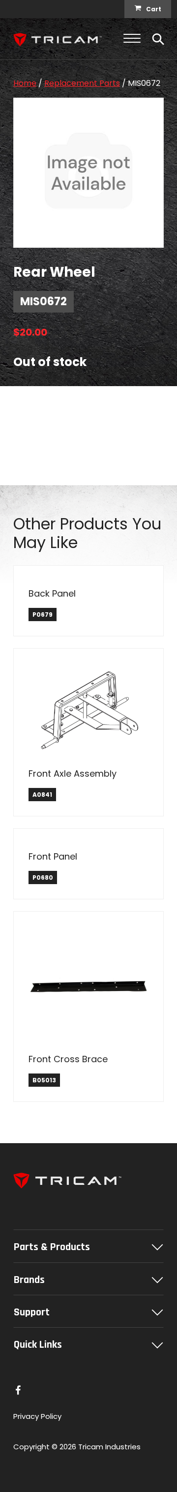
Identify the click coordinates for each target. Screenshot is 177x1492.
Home (24, 83)
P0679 (42, 614)
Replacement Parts (82, 83)
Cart (153, 9)
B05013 (44, 1080)
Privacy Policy (37, 1416)
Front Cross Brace (68, 1059)
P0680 (42, 877)
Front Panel (53, 856)
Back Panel (52, 593)
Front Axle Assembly (73, 773)
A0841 (42, 794)
